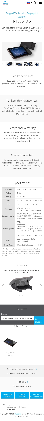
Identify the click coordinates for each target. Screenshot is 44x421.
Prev (3, 64)
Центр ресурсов (11, 407)
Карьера (16, 405)
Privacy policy (11, 409)
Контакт (24, 407)
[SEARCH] (35, 2)
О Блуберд (6, 405)
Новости (26, 405)
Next (41, 64)
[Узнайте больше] (10, 344)
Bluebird (18, 414)
